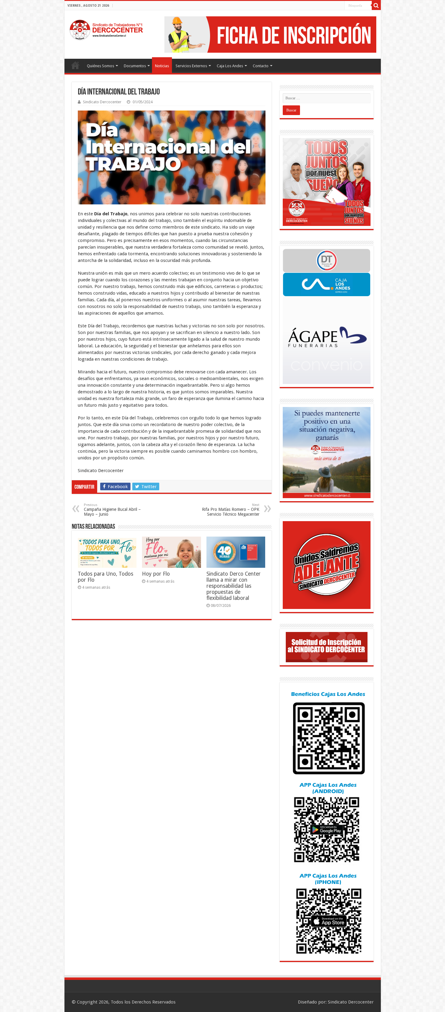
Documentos (135, 66)
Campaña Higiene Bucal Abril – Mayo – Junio (112, 510)
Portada (75, 65)
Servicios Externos (191, 66)
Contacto (261, 66)
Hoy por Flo (156, 574)
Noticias (162, 66)
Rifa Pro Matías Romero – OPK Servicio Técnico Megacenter (230, 510)
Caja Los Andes (230, 66)
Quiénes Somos (100, 66)
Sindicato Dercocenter (102, 102)
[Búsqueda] (376, 5)
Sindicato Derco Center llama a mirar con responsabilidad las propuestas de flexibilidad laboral (233, 586)
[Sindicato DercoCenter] (106, 28)
